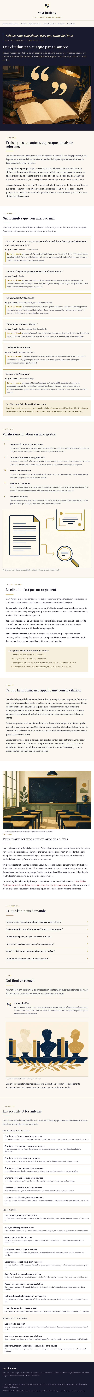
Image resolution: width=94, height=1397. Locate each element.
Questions (71, 24)
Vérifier (23, 24)
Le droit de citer (49, 24)
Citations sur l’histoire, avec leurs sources (47, 1200)
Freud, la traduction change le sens (47, 1310)
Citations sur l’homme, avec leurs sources (41, 1169)
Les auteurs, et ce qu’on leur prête (47, 1218)
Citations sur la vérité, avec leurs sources (40, 1179)
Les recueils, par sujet (46, 1326)
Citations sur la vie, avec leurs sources (42, 1160)
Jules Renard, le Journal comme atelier (46, 1275)
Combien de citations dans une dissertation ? (27, 958)
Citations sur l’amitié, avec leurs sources (40, 1189)
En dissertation (35, 24)
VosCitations (47, 13)
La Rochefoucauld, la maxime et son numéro (46, 1299)
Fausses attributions (10, 24)
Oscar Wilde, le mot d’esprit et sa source (46, 1264)
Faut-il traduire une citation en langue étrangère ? (30, 951)
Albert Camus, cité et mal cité (44, 1240)
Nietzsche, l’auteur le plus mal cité (44, 1252)
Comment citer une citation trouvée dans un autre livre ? (33, 922)
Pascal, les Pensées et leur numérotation (45, 1286)
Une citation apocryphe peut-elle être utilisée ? (28, 936)
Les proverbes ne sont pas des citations (46, 1337)
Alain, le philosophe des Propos (46, 1229)
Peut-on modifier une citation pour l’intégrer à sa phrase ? (34, 929)
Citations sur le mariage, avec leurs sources (43, 1149)
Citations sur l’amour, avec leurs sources (47, 1138)
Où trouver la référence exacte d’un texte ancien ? (30, 943)
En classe (61, 24)
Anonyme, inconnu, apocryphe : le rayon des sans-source (45, 1348)
